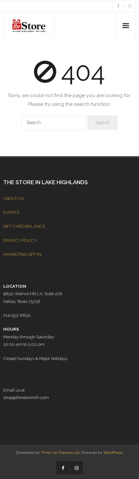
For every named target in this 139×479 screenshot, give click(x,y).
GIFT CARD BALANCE (24, 226)
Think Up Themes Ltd (60, 452)
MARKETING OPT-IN (22, 254)
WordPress (113, 452)
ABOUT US (13, 198)
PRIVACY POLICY (20, 240)
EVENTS (11, 212)
